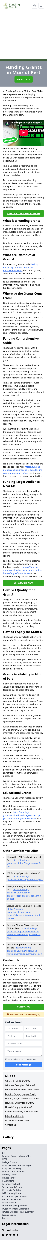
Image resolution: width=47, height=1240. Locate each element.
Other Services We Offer (17, 1120)
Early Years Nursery (11, 1168)
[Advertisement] (23, 36)
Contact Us (10, 1124)
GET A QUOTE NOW (23, 583)
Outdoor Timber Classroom (15, 1208)
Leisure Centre (9, 1215)
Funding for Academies (13, 1171)
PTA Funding (8, 1180)
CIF (3, 1153)
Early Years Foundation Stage (16, 1165)
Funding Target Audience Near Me (22, 1098)
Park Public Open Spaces (14, 1196)
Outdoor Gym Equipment (14, 1205)
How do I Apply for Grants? (18, 1107)
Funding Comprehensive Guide (20, 1094)
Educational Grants (14, 1116)
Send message (23, 1064)
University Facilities (11, 1190)
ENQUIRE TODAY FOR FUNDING (23, 213)
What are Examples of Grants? (20, 1085)
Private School (9, 1177)
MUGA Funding (9, 1202)
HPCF (4, 1159)
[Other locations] (34, 6)
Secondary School (11, 1184)
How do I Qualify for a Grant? (19, 1102)
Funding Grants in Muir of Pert (17, 1156)
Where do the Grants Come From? (22, 1089)
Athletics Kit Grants (11, 1199)
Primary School (9, 1174)
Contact (6, 1218)
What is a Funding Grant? (17, 1080)
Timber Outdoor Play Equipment (18, 1211)
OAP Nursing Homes (12, 1193)
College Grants (9, 1162)
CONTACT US (23, 1006)
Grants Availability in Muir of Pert (21, 1111)
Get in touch (23, 79)
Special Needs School (12, 1187)
